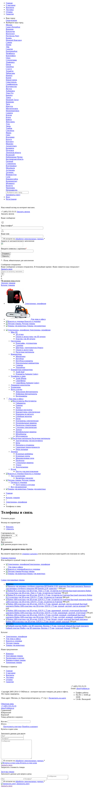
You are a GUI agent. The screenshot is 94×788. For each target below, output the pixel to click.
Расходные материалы (25, 352)
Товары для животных (36, 326)
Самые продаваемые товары (13, 580)
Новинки (10, 654)
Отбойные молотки (24, 416)
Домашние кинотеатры (20, 385)
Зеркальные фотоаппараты (27, 392)
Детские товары (28, 324)
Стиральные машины (25, 463)
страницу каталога (30, 554)
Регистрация (11, 199)
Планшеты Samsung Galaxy (27, 374)
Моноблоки (20, 356)
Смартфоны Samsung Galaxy (27, 383)
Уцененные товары (14, 662)
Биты (18, 443)
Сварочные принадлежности (28, 447)
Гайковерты (21, 403)
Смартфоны (21, 381)
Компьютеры (16, 354)
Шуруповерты (22, 436)
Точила (19, 430)
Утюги (18, 465)
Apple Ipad (20, 372)
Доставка (10, 10)
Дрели (18, 407)
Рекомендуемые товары (16, 660)
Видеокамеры (21, 396)
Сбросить (10, 529)
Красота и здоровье (32, 321)
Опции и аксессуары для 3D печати (31, 337)
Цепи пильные (22, 449)
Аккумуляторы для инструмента (29, 441)
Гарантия (10, 14)
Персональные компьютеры (27, 363)
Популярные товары (14, 656)
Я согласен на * (24, 761)
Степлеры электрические (26, 427)
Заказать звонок (23, 212)
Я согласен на (24, 239)
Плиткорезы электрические (27, 421)
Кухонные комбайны (24, 454)
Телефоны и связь (18, 376)
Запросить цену (23, 784)
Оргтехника (16, 341)
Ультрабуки (20, 367)
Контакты (10, 7)
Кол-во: (4, 721)
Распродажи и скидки (15, 658)
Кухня (13, 469)
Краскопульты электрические (28, 412)
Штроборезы (21, 434)
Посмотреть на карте (57, 698)
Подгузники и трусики (25, 485)
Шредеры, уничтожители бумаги (29, 348)
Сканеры (19, 345)
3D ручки (20, 334)
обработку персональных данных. (29, 239)
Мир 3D (14, 332)
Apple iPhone (21, 378)
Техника (14, 452)
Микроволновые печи (25, 458)
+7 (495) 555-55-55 (8, 706)
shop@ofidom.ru (82, 688)
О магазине (10, 5)
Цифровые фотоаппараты (26, 394)
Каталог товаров (8, 283)
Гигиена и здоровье (19, 482)
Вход (8, 197)
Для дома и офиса (38, 319)
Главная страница (8, 558)
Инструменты (30, 401)
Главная (9, 3)
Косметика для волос (24, 478)
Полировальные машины (26, 423)
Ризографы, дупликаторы (26, 343)
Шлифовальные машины (26, 432)
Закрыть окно (6, 269)
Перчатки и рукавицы (25, 445)
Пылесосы (20, 460)
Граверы (19, 405)
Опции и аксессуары (24, 350)
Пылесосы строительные (26, 425)
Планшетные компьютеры (22, 370)
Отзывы (9, 12)
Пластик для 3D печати (25, 339)
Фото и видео (16, 389)
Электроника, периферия (35, 303)
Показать (9, 527)
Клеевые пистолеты (24, 410)
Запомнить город (13, 195)
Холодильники (22, 467)
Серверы (19, 365)
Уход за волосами (18, 476)
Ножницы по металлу (25, 414)
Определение (11, 20)
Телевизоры (16, 387)
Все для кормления (19, 487)
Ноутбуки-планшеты (24, 361)
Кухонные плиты (23, 456)
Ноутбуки (20, 359)
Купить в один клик (28, 763)
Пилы (18, 418)
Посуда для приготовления (27, 471)
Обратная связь (7, 704)
